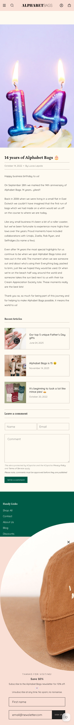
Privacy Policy (59, 465)
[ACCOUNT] (61, 5)
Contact (7, 516)
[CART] (69, 5)
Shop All (7, 510)
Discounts (8, 533)
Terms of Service (16, 468)
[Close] (68, 542)
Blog (5, 527)
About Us (8, 522)
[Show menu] (5, 5)
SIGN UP (58, 715)
